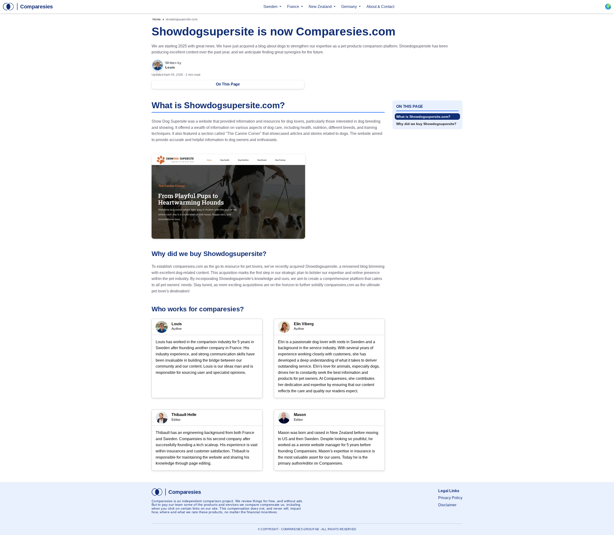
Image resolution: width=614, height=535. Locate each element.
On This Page (228, 84)
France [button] (293, 7)
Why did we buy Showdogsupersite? (426, 123)
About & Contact (380, 7)
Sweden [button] (270, 7)
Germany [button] (349, 7)
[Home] (28, 6)
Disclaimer (447, 505)
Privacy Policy (450, 498)
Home (157, 19)
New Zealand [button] (321, 7)
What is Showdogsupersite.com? (423, 117)
